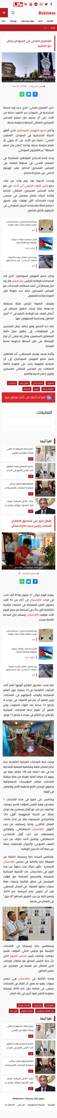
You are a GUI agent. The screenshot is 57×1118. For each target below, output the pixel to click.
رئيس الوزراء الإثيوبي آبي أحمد (30, 185)
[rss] (25, 4)
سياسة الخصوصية (36, 1104)
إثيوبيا (36, 389)
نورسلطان (38, 1005)
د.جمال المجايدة (30, 573)
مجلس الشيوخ (18, 955)
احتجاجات (12, 383)
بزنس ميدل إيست (36, 86)
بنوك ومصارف (27, 21)
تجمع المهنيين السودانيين (31, 130)
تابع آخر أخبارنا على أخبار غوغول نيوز (25, 397)
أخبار (45, 27)
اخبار (40, 21)
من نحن (21, 1104)
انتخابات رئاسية (24, 1005)
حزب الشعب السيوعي (45, 1010)
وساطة (27, 389)
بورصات (13, 21)
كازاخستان (36, 599)
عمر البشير (18, 280)
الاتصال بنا (10, 1104)
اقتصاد (50, 21)
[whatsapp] (22, 94)
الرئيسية (52, 27)
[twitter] (28, 94)
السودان (50, 383)
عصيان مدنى (38, 383)
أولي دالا (13, 1010)
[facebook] (35, 94)
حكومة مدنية (48, 389)
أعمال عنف (24, 383)
